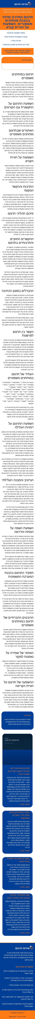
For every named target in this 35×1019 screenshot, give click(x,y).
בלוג (23, 10)
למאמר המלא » (24, 804)
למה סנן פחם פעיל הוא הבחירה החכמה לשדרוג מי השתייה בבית (18, 771)
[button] (7, 4)
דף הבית (29, 10)
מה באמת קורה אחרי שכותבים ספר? (21, 985)
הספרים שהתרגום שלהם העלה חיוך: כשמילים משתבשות (19, 815)
